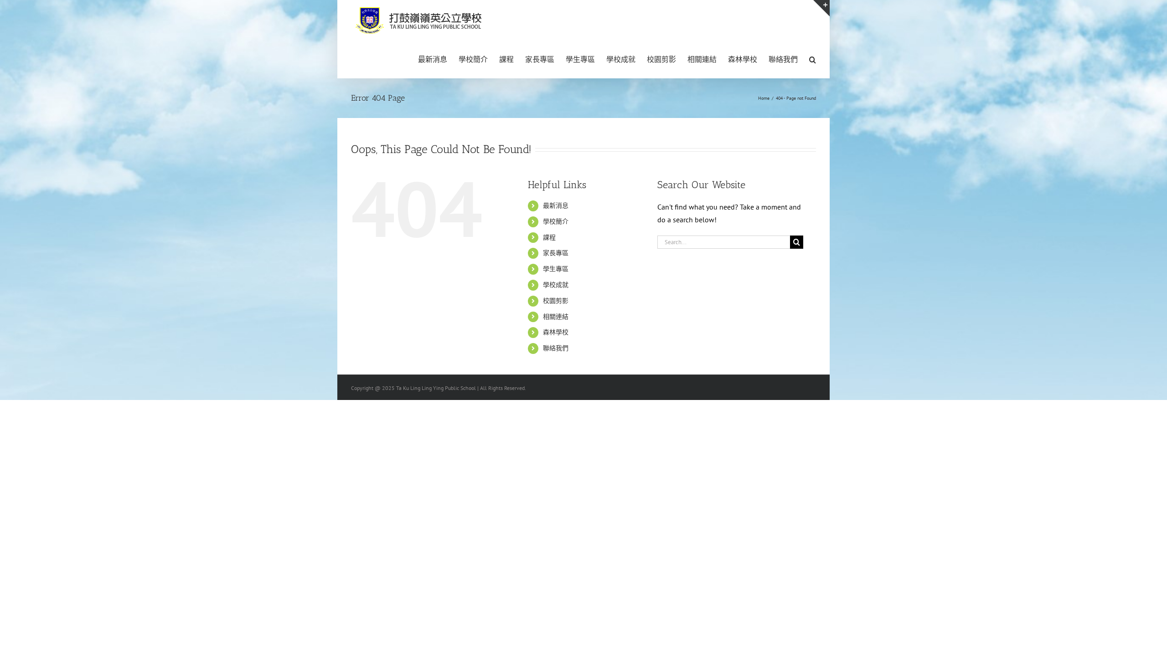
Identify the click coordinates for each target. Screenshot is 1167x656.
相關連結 (555, 317)
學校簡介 (555, 221)
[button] (812, 58)
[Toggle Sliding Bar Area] (821, 8)
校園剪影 (555, 301)
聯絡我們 (555, 348)
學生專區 (555, 269)
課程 (549, 237)
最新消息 (555, 205)
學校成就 (555, 285)
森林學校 (555, 332)
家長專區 (555, 253)
